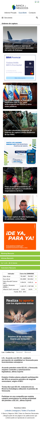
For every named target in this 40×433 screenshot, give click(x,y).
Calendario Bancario (8, 268)
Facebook (31, 411)
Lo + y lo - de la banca (9, 263)
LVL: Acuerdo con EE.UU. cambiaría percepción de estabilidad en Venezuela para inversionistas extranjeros (20, 360)
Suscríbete (23, 13)
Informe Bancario (7, 258)
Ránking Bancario (7, 253)
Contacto (32, 13)
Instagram (16, 411)
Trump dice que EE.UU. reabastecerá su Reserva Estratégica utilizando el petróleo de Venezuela (20, 389)
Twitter (24, 411)
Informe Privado (10, 13)
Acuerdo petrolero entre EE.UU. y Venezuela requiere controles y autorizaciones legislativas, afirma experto (19, 370)
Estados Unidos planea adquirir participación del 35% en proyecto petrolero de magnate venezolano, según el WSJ (20, 379)
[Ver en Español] (38, 2)
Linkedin (8, 411)
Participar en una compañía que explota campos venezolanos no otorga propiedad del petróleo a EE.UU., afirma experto (19, 398)
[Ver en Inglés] (36, 2)
